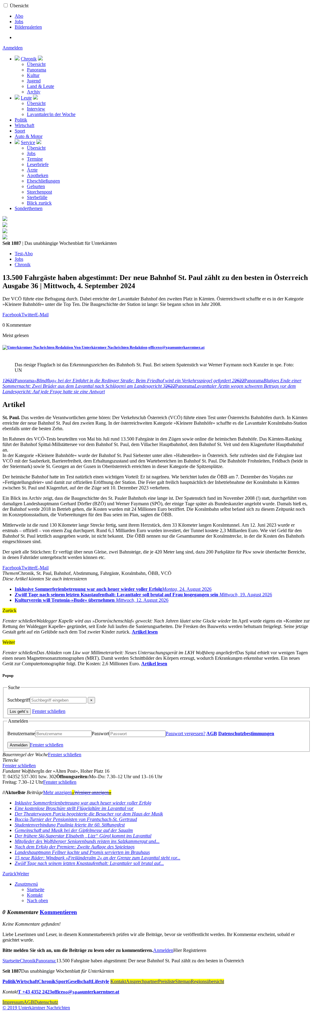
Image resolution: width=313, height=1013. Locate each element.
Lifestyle (100, 981)
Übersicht (19, 5)
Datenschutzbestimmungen (246, 733)
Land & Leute (40, 86)
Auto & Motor (28, 136)
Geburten (36, 186)
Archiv (33, 91)
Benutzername (21, 733)
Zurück (9, 873)
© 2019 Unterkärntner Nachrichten (36, 1007)
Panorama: (46, 960)
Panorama (36, 69)
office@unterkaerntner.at (176, 347)
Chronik (29, 58)
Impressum (13, 1002)
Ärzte (32, 169)
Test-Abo (24, 253)
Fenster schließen (48, 711)
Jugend (34, 80)
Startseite (35, 889)
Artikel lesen (145, 631)
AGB (211, 733)
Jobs (19, 21)
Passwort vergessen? (185, 733)
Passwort (100, 733)
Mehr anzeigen (58, 792)
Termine (35, 159)
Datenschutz (46, 1002)
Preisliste (166, 981)
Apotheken (37, 175)
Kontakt (34, 895)
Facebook (11, 314)
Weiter (23, 873)
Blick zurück (39, 202)
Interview (36, 108)
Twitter (28, 314)
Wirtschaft (24, 125)
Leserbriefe (38, 164)
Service (28, 142)
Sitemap (183, 981)
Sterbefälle (37, 197)
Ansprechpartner (142, 981)
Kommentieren (58, 912)
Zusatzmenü (26, 884)
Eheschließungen (43, 180)
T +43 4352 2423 (35, 991)
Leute (26, 97)
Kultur (33, 75)
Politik (21, 119)
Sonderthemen (28, 208)
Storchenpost (39, 191)
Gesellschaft (79, 981)
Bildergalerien (28, 27)
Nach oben (37, 900)
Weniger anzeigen (92, 792)
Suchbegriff (18, 700)
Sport (20, 130)
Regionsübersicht (207, 981)
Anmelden (12, 47)
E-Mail (42, 314)
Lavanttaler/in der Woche (51, 114)
